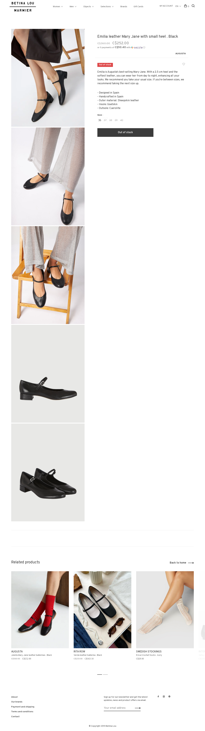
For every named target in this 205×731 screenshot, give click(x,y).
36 (99, 120)
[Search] (193, 6)
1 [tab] (100, 674)
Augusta (180, 53)
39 (116, 120)
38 (110, 120)
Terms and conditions (22, 711)
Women (56, 6)
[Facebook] (158, 697)
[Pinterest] (169, 697)
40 (121, 120)
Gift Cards (138, 6)
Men (72, 6)
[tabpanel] (40, 621)
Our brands (16, 702)
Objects (87, 6)
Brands (123, 6)
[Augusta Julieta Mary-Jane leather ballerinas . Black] (40, 609)
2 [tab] (106, 674)
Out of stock (125, 132)
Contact (15, 716)
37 (105, 120)
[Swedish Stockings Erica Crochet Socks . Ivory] (165, 609)
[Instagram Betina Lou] (164, 697)
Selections (106, 6)
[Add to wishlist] (183, 64)
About (14, 697)
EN (177, 6)
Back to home (178, 562)
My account (166, 6)
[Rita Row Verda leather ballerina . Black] (102, 609)
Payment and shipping (22, 706)
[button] (121, 47)
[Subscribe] (137, 708)
